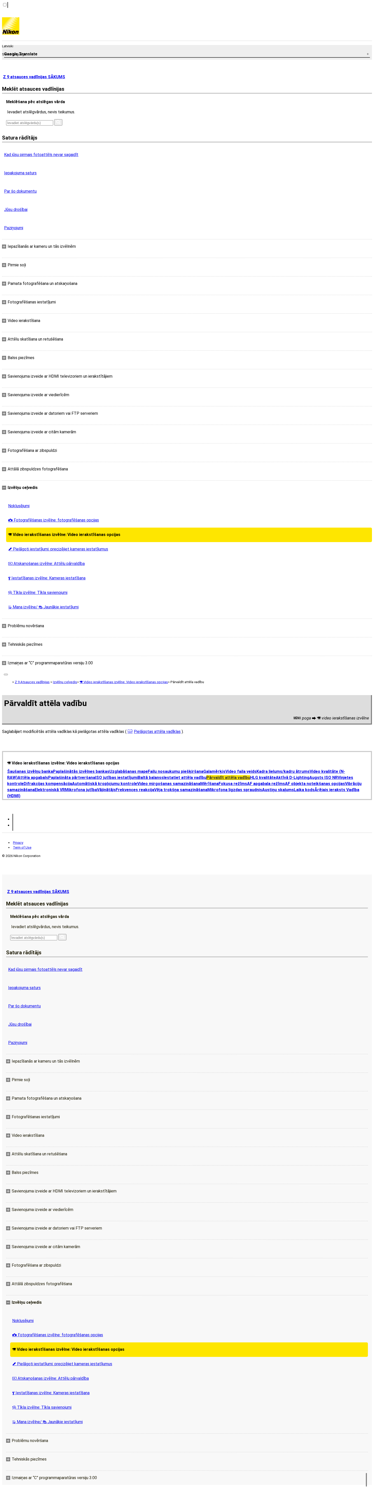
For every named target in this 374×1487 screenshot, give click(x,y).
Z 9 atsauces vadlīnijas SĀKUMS (34, 76)
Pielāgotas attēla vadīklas (157, 731)
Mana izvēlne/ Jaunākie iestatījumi (43, 607)
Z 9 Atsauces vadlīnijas (32, 682)
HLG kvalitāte (263, 777)
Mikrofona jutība (81, 789)
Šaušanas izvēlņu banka (30, 771)
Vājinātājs (106, 789)
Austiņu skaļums (278, 789)
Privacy (18, 843)
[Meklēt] (58, 122)
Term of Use (22, 847)
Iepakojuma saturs (20, 173)
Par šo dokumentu (20, 191)
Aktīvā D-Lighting (292, 777)
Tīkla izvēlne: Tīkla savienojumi (37, 592)
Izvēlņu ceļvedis (65, 682)
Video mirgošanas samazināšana (168, 783)
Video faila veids (240, 771)
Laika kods (304, 789)
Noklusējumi (19, 505)
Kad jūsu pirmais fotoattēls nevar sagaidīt (41, 154)
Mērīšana (209, 783)
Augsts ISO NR (323, 777)
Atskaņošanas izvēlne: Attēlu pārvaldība (46, 563)
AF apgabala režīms (266, 783)
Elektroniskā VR (50, 789)
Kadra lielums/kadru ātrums (283, 771)
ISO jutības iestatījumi (116, 777)
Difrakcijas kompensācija (48, 783)
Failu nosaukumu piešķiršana (175, 771)
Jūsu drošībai (15, 209)
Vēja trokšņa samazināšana (180, 789)
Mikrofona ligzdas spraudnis (234, 789)
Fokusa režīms (233, 783)
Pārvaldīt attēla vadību (228, 777)
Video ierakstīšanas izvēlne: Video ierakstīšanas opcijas (64, 534)
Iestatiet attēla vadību (185, 777)
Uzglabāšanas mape (128, 771)
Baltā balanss (151, 777)
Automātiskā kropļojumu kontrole (104, 783)
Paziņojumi (13, 227)
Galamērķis (214, 771)
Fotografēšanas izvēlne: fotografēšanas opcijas (53, 520)
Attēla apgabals (33, 777)
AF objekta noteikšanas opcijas (315, 783)
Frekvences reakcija (135, 789)
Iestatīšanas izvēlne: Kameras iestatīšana (46, 578)
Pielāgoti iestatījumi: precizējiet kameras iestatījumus (58, 549)
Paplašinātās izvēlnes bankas (81, 771)
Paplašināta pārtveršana (71, 777)
